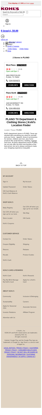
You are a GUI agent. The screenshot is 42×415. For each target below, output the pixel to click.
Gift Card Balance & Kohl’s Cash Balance (10, 192)
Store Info (13, 85)
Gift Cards (26, 218)
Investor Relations (9, 312)
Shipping (26, 244)
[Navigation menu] (2, 6)
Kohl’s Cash (7, 260)
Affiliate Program (29, 312)
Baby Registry (8, 208)
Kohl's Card (7, 275)
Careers (26, 302)
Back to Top (21, 165)
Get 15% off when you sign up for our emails (31, 208)
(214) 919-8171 (14, 81)
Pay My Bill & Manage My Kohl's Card (10, 281)
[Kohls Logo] (10, 9)
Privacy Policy (22, 348)
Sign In (5, 181)
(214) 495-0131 (14, 108)
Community (7, 296)
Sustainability (7, 302)
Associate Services (29, 307)
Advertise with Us (9, 317)
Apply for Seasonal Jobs (9, 307)
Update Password (9, 187)
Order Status (27, 239)
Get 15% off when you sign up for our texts (11, 213)
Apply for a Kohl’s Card (29, 281)
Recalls (5, 255)
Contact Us (7, 239)
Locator (7, 130)
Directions (29, 85)
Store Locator (8, 218)
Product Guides (28, 255)
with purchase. (21, 3)
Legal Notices (9, 348)
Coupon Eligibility (9, 244)
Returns (6, 249)
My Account (27, 181)
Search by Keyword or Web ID (14, 12)
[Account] (7, 22)
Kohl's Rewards (28, 275)
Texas (13, 130)
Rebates (26, 249)
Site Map (26, 213)
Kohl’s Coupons (8, 223)
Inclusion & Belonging (30, 296)
